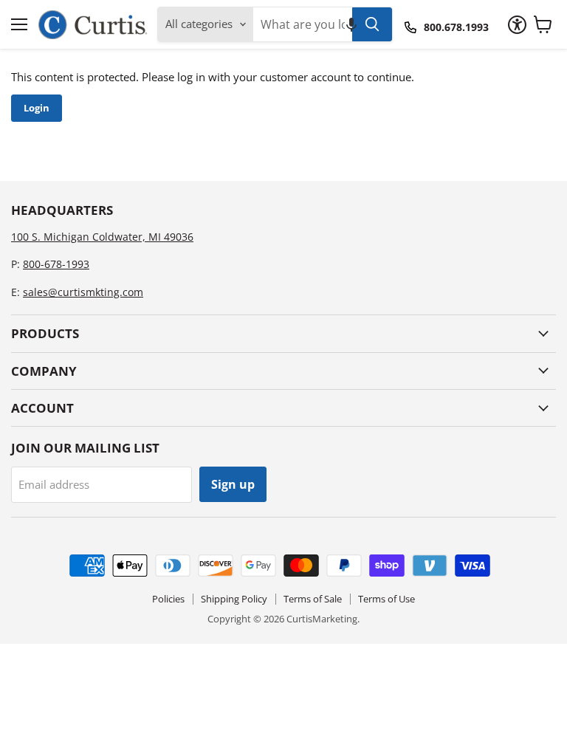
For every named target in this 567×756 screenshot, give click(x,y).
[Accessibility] (517, 25)
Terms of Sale (313, 598)
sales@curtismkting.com (83, 292)
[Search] (372, 24)
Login (36, 107)
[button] (351, 24)
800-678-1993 (56, 264)
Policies (168, 598)
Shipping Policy (234, 598)
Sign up (233, 484)
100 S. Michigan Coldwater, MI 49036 (102, 237)
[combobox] (302, 24)
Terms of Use (386, 598)
